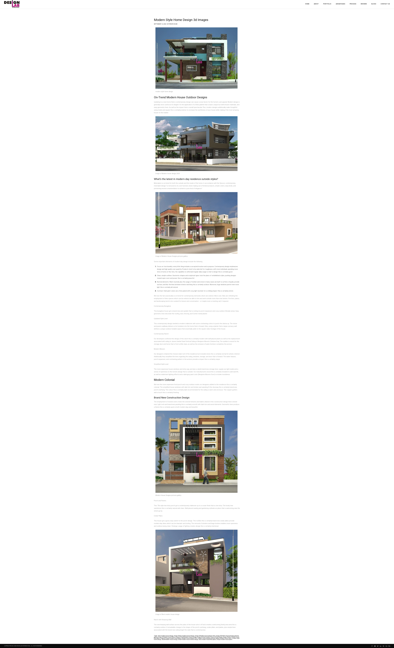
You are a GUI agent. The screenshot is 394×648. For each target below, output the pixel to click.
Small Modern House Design (170, 639)
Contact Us (385, 4)
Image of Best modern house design (184, 636)
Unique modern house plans (224, 639)
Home (307, 4)
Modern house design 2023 (189, 638)
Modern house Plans (225, 638)
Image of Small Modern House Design (185, 637)
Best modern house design (165, 636)
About (316, 4)
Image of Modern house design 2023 (205, 636)
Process (353, 4)
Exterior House (172, 23)
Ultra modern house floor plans (207, 639)
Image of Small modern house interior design (209, 637)
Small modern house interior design (188, 639)
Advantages (340, 4)
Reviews (364, 4)
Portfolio (327, 4)
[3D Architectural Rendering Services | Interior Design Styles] (12, 6)
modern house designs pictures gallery (208, 638)
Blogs (373, 4)
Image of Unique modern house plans (170, 638)
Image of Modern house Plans (166, 637)
